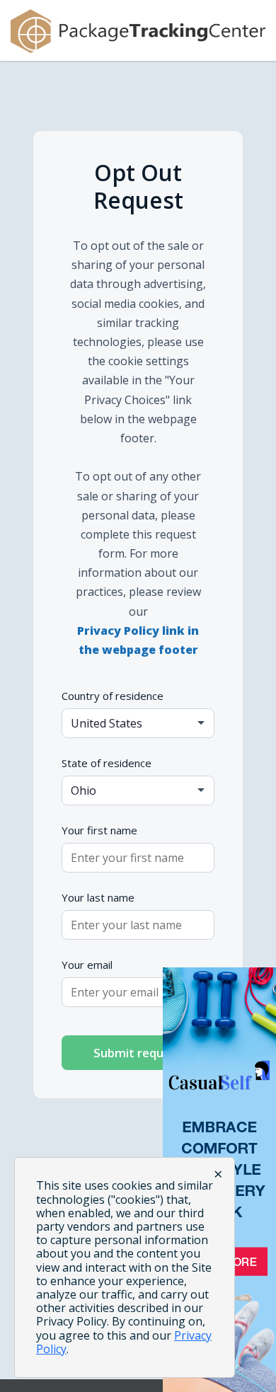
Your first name (99, 830)
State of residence (106, 763)
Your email (87, 964)
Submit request (138, 1053)
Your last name (98, 897)
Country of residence (112, 696)
